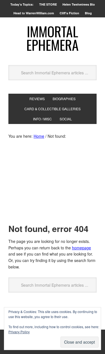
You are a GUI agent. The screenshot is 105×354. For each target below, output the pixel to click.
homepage (81, 247)
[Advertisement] (52, 183)
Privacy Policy (19, 331)
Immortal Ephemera (52, 38)
